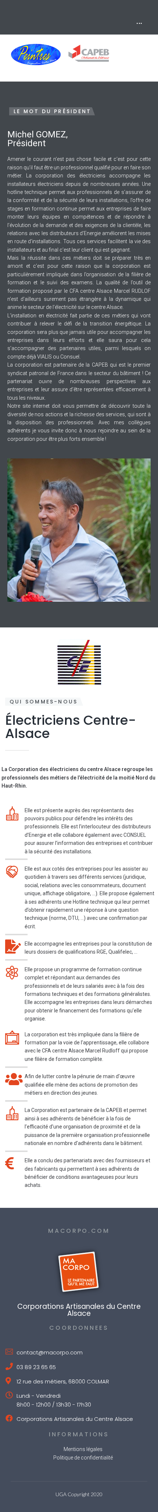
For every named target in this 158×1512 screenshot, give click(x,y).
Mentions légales (83, 1449)
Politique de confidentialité (83, 1458)
